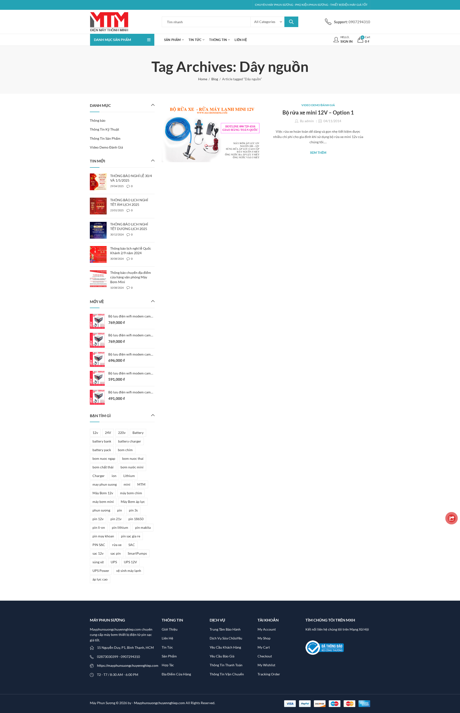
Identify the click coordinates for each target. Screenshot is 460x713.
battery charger (129, 441)
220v (122, 433)
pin (119, 510)
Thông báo (97, 120)
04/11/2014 (332, 121)
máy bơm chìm (131, 493)
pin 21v (115, 519)
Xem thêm (318, 153)
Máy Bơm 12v (102, 493)
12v (95, 433)
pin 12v (98, 519)
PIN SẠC (98, 545)
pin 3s (133, 510)
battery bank (101, 441)
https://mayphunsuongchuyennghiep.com (127, 665)
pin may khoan (103, 536)
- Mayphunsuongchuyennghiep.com (159, 703)
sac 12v (98, 553)
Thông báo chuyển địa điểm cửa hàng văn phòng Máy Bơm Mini (130, 277)
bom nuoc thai (133, 458)
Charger (98, 476)
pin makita (143, 527)
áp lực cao (100, 579)
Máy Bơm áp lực (133, 502)
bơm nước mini (132, 467)
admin (309, 121)
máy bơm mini (103, 502)
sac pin (115, 553)
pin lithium (120, 527)
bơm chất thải (103, 467)
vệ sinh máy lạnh (128, 571)
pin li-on (98, 527)
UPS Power (100, 571)
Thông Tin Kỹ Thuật (104, 129)
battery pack (101, 450)
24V (108, 433)
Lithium (129, 476)
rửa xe (116, 545)
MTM (141, 484)
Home (202, 79)
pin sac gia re (130, 536)
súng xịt (98, 562)
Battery (138, 433)
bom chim (125, 450)
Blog (214, 79)
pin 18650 (136, 519)
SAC (131, 545)
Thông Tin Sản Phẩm (105, 138)
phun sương (101, 510)
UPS (114, 562)
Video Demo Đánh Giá (318, 105)
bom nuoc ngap (103, 458)
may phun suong (104, 484)
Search (291, 22)
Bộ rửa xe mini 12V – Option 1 (318, 112)
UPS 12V (130, 562)
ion (114, 476)
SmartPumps (137, 553)
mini (127, 484)
